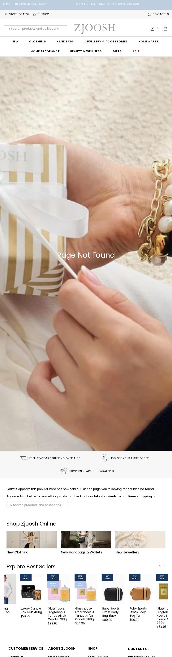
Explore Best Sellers (31, 566)
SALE (136, 51)
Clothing (37, 41)
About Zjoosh (62, 648)
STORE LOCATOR (19, 14)
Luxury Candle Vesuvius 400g (31, 610)
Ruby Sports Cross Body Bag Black (111, 611)
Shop (93, 648)
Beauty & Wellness (86, 51)
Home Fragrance (45, 51)
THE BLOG (43, 14)
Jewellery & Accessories (106, 41)
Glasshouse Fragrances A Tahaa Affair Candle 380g (84, 613)
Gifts (117, 51)
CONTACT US (160, 14)
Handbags (65, 41)
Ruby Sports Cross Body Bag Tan (138, 611)
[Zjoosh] (95, 28)
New (15, 41)
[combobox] (35, 28)
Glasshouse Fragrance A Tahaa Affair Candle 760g (57, 613)
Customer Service (25, 648)
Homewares (148, 41)
